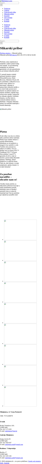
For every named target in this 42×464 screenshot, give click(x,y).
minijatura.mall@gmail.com (14, 444)
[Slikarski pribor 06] (20, 343)
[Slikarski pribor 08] (20, 385)
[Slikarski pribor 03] (20, 281)
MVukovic (13, 55)
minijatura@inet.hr (11, 431)
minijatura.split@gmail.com (14, 458)
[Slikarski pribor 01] (20, 239)
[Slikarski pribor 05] (20, 323)
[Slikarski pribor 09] (20, 406)
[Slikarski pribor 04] (20, 302)
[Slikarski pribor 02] (20, 260)
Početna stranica (5, 53)
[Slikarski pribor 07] (20, 364)
